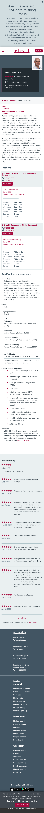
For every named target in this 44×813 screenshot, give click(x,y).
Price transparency (20, 711)
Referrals (16, 727)
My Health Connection (21, 689)
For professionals (19, 737)
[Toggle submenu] (3, 51)
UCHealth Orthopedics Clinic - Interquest (19, 225)
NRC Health (32, 622)
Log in (39, 51)
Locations (5, 109)
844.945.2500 (20, 670)
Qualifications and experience (13, 111)
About (4, 106)
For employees (18, 734)
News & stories (18, 740)
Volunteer (17, 757)
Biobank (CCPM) (19, 769)
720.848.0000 (20, 640)
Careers (16, 753)
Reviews (5, 113)
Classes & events (19, 724)
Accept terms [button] (22, 805)
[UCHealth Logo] (19, 632)
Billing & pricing (19, 707)
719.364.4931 (9, 181)
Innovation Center (20, 763)
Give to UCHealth (19, 760)
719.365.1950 (9, 178)
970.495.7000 (20, 649)
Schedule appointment (21, 692)
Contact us (17, 772)
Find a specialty (19, 701)
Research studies (19, 730)
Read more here (23, 440)
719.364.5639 (9, 230)
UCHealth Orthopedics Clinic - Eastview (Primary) (19, 174)
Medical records (19, 721)
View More (22, 618)
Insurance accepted (20, 704)
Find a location (18, 698)
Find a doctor (18, 695)
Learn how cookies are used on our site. (22, 801)
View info (7, 184)
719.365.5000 (20, 658)
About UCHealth (19, 750)
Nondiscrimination (20, 766)
